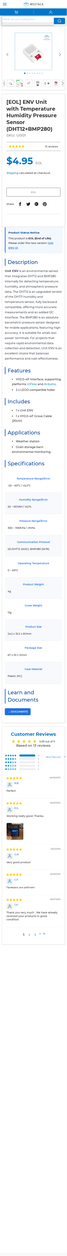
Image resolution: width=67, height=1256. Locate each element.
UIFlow (32, 384)
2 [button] (29, 934)
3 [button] (35, 934)
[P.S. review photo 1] (15, 831)
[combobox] (28, 19)
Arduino (50, 384)
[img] (14, 778)
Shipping (12, 173)
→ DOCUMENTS (18, 711)
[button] (16, 146)
